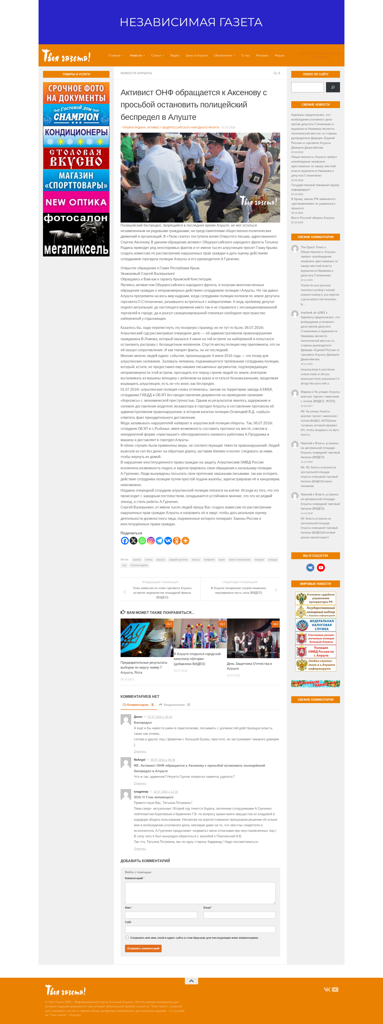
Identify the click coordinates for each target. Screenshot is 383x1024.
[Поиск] (333, 87)
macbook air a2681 (313, 312)
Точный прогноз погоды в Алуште (320, 53)
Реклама (262, 55)
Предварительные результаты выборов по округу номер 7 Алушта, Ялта (144, 667)
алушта (160, 559)
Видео (175, 55)
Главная (115, 55)
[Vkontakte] (168, 541)
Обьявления (223, 55)
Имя (128, 907)
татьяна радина (139, 565)
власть (196, 559)
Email (207, 907)
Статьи (156, 55)
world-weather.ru (320, 57)
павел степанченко (239, 559)
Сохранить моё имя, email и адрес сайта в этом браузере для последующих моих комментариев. (194, 937)
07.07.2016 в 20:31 (160, 717)
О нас (245, 55)
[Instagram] (151, 541)
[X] (133, 541)
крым (222, 559)
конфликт (209, 559)
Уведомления (177, 704)
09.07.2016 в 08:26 (162, 760)
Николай (306, 443)
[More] (185, 541)
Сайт (128, 922)
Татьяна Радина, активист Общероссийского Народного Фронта (170, 127)
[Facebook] (125, 541)
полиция (259, 559)
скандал (272, 559)
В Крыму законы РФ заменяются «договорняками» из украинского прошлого (313, 203)
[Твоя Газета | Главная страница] (66, 55)
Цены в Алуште (197, 55)
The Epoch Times (312, 247)
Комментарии (140, 704)
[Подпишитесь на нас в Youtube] (335, 990)
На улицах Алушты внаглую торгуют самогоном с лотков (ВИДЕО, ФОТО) (320, 396)
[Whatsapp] (142, 541)
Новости (136, 55)
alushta (137, 559)
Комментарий (135, 878)
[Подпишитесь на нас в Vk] (327, 990)
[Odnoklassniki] (177, 541)
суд (124, 565)
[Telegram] (159, 541)
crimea (148, 559)
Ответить (140, 751)
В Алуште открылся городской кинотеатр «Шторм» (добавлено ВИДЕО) (197, 659)
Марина (306, 392)
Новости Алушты (136, 73)
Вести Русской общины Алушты (312, 217)
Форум (279, 55)
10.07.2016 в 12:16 (165, 791)
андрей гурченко (178, 559)
